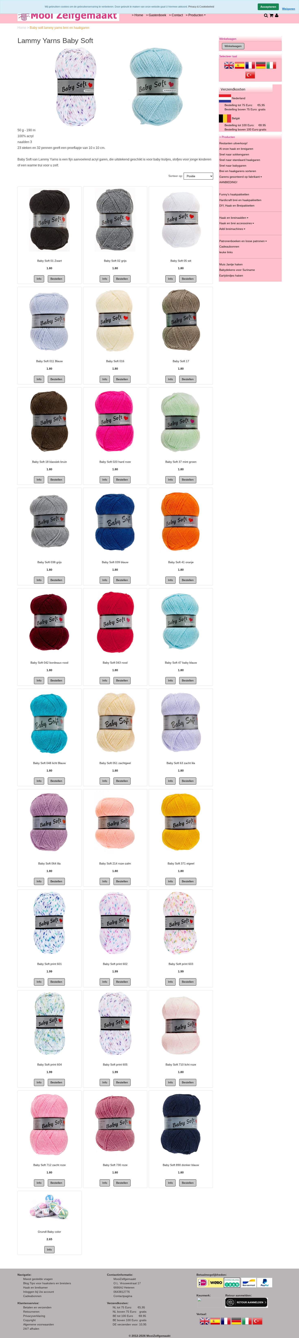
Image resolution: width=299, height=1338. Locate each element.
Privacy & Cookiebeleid (201, 6)
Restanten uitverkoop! (233, 143)
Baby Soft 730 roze (115, 1165)
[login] (276, 15)
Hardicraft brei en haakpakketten (240, 200)
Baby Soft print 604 (49, 1064)
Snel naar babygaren (232, 165)
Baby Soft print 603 (181, 964)
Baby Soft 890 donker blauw (181, 1165)
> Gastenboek (156, 15)
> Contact (176, 15)
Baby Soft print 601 (49, 964)
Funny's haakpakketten (234, 194)
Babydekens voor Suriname (237, 269)
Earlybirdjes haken (231, 275)
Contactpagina (122, 1296)
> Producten (194, 15)
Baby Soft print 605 (115, 1064)
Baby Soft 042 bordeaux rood (49, 662)
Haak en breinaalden (232, 217)
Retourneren (31, 1311)
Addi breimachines (231, 228)
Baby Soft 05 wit (180, 260)
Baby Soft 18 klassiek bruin (49, 461)
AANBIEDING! (228, 182)
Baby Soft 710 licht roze (181, 1064)
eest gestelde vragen (39, 1279)
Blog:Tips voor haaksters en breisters (47, 1283)
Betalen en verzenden (37, 1307)
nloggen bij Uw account (39, 1291)
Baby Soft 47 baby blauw (181, 662)
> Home (137, 15)
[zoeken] (265, 15)
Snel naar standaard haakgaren (239, 159)
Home (22, 27)
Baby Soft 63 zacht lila (181, 763)
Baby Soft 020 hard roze (115, 461)
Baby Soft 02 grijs (115, 260)
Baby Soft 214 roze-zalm (115, 863)
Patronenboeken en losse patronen (242, 241)
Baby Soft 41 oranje (181, 562)
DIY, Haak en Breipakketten (236, 205)
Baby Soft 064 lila (49, 863)
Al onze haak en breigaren (236, 148)
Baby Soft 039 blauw (115, 562)
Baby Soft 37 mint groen (180, 461)
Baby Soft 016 (115, 361)
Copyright (29, 1320)
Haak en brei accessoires (235, 223)
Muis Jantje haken (231, 264)
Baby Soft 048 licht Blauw (49, 763)
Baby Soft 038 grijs (49, 562)
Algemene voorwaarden (38, 1324)
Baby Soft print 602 (115, 964)
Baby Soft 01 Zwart (49, 260)
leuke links (226, 252)
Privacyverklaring (34, 1316)
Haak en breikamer (35, 1287)
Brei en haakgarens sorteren (237, 171)
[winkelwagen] (271, 15)
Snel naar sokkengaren (234, 154)
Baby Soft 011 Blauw (49, 361)
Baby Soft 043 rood (115, 662)
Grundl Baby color (49, 1231)
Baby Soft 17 (181, 361)
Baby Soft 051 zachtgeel (115, 763)
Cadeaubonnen (229, 246)
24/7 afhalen (31, 1328)
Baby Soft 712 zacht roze (49, 1165)
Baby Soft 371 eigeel (181, 863)
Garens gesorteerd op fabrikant (239, 176)
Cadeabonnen (32, 1296)
